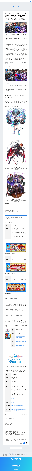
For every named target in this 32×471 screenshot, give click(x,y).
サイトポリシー (11, 463)
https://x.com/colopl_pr (15, 402)
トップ (3, 453)
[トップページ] (3, 1)
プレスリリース (11, 453)
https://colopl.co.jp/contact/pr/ (9, 425)
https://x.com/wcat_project (20, 345)
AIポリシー (16, 463)
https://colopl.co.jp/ (15, 398)
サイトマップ (21, 463)
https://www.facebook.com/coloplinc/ (18, 405)
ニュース (6, 453)
